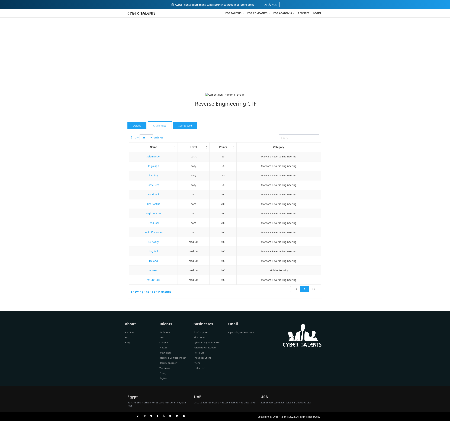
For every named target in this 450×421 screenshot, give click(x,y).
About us (129, 332)
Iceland (153, 261)
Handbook (153, 194)
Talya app (153, 166)
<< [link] (295, 289)
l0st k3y (153, 175)
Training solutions (202, 357)
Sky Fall (153, 251)
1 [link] (304, 289)
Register (303, 13)
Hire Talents (199, 337)
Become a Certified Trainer (172, 357)
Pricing (162, 373)
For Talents (233, 13)
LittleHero (153, 185)
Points (223, 147)
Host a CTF (199, 352)
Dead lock (153, 223)
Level (193, 147)
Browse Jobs (165, 352)
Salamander (153, 156)
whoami (153, 270)
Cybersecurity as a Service (207, 342)
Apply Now (270, 4)
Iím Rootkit (153, 204)
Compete (163, 342)
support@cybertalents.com (241, 332)
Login (317, 13)
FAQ (127, 337)
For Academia (282, 13)
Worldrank (164, 368)
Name (153, 147)
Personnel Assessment (205, 347)
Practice (163, 347)
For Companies (257, 13)
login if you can (153, 232)
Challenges (159, 125)
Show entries (147, 137)
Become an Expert (168, 362)
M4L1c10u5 (153, 279)
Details (137, 125)
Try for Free (199, 368)
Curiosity (153, 242)
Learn (162, 337)
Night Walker (153, 213)
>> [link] (314, 289)
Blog (127, 342)
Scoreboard (185, 125)
